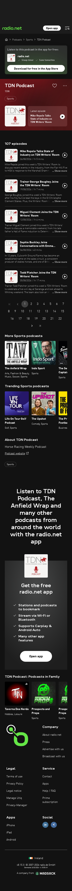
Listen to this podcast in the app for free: (33, 49)
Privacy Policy (14, 783)
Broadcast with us (53, 756)
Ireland (38, 858)
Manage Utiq (14, 798)
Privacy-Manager (16, 805)
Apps (45, 783)
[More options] (65, 85)
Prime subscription (50, 800)
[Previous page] (17, 304)
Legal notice (13, 791)
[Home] (6, 39)
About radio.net (51, 734)
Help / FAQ (49, 791)
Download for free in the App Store (36, 68)
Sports (10, 99)
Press (46, 742)
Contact (47, 776)
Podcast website (15, 453)
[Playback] (62, 116)
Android (11, 839)
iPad (9, 832)
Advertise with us (53, 749)
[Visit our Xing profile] (53, 825)
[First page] (9, 304)
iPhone (10, 825)
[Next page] (32, 326)
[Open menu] (67, 28)
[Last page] (40, 326)
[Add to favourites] (54, 85)
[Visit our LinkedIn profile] (45, 825)
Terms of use (14, 776)
